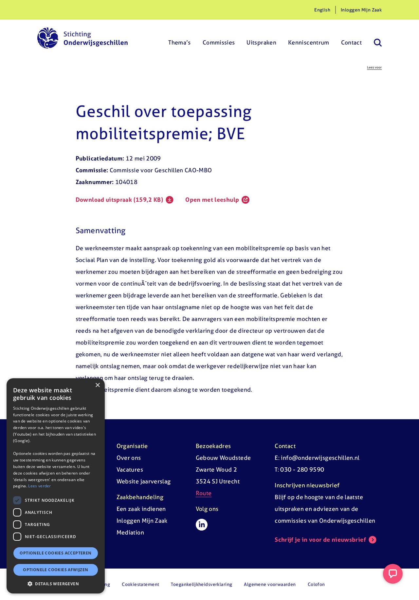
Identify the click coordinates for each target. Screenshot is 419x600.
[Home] (82, 38)
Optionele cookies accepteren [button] (55, 553)
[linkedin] (202, 525)
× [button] (97, 385)
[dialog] (56, 485)
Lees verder (39, 486)
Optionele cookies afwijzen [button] (55, 569)
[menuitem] (179, 38)
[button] (55, 583)
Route (204, 493)
